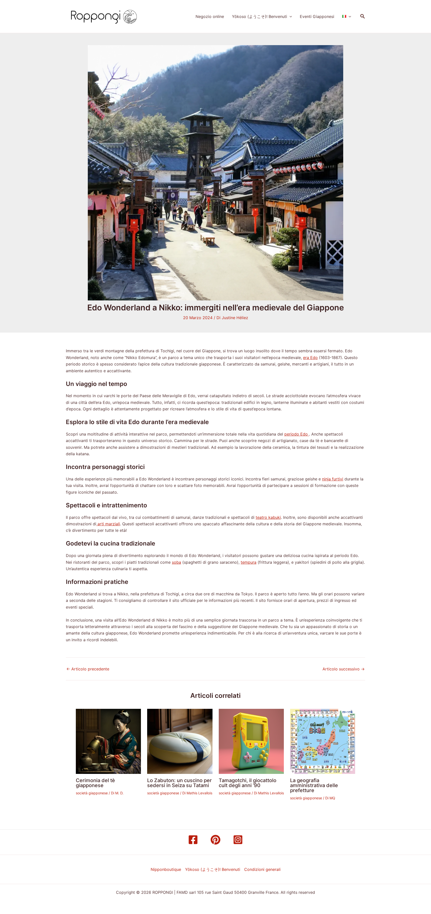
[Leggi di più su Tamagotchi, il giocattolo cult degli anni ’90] (251, 740)
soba (176, 562)
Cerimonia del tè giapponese (95, 782)
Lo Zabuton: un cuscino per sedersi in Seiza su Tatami (179, 782)
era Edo (310, 357)
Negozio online (210, 16)
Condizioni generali (262, 869)
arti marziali (108, 523)
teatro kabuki (268, 517)
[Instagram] (238, 840)
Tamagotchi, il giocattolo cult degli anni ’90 (247, 782)
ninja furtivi (332, 478)
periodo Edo (296, 434)
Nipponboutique (166, 869)
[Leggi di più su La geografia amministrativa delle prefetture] (322, 740)
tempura (248, 562)
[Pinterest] (215, 840)
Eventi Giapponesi (317, 16)
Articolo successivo (344, 669)
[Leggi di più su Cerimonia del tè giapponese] (108, 740)
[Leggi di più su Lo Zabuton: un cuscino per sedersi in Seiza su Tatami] (179, 740)
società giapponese (92, 793)
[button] (289, 16)
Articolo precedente (87, 669)
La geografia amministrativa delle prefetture (314, 785)
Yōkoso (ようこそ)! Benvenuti (259, 16)
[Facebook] (193, 840)
